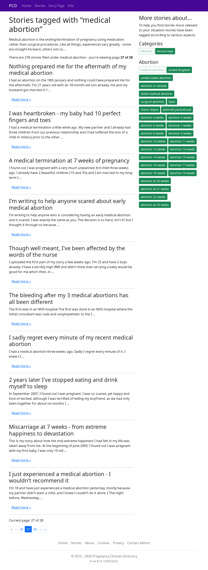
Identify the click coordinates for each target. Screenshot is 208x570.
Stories (40, 5)
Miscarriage (165, 51)
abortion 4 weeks (152, 117)
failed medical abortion (156, 94)
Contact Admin (138, 543)
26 (21, 529)
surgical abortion (152, 102)
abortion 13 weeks (182, 149)
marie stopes (149, 109)
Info (71, 5)
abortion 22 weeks (153, 197)
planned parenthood (177, 109)
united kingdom (179, 70)
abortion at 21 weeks (155, 189)
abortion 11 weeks (182, 141)
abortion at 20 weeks (155, 181)
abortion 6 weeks (152, 125)
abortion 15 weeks (182, 157)
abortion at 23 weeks (155, 205)
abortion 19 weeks (182, 173)
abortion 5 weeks (180, 117)
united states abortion (156, 78)
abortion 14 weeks (153, 157)
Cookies (104, 543)
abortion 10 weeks (153, 141)
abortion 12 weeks (153, 149)
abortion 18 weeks (153, 173)
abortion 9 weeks (180, 133)
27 (28, 529)
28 (35, 529)
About (89, 543)
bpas (172, 102)
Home (26, 5)
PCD (13, 5)
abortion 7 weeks (180, 125)
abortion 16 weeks (153, 165)
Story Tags (57, 5)
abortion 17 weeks (182, 165)
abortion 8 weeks (152, 133)
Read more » (21, 99)
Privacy (118, 543)
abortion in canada (154, 86)
